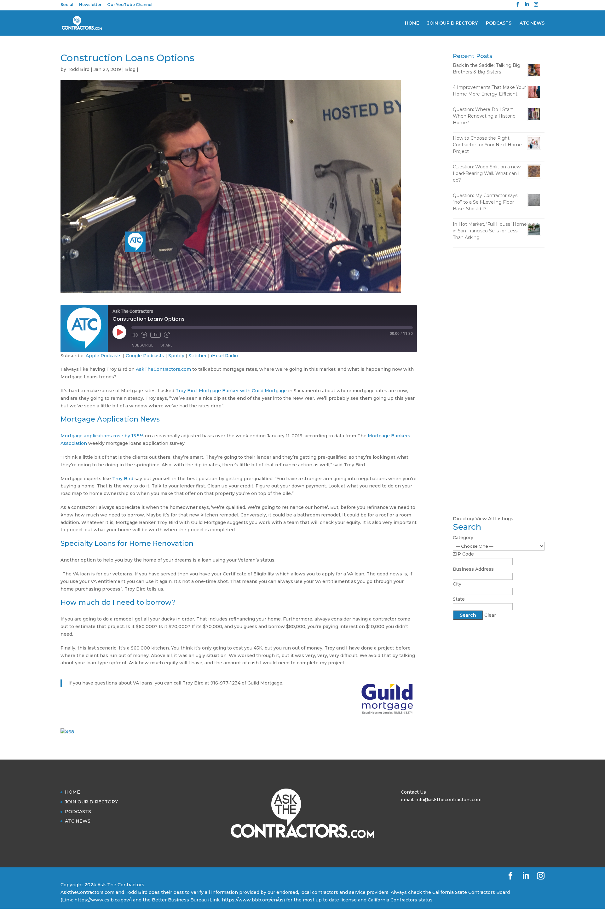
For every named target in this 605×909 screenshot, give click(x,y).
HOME (412, 23)
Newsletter (90, 5)
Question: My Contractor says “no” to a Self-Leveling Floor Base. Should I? (485, 202)
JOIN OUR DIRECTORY (452, 23)
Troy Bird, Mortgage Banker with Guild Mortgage (231, 390)
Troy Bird (122, 478)
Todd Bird (78, 69)
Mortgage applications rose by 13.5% (102, 436)
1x (155, 335)
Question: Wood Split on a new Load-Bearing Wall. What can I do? (487, 173)
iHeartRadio (224, 355)
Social (66, 5)
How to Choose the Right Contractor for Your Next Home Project (487, 144)
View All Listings (494, 519)
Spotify (176, 355)
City (457, 584)
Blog (130, 69)
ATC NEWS (532, 23)
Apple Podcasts (104, 355)
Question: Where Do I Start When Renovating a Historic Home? (484, 116)
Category (463, 537)
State (459, 599)
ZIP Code (463, 554)
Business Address (473, 569)
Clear (490, 615)
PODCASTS (498, 23)
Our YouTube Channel (130, 5)
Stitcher (197, 355)
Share (166, 345)
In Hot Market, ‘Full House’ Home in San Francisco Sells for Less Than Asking (490, 230)
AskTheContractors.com (163, 369)
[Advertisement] (498, 351)
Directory (463, 519)
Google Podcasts (145, 355)
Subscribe (142, 345)
